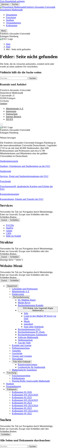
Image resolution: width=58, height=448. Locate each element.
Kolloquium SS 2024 (22, 403)
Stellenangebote (25, 340)
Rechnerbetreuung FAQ (29, 329)
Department (11, 15)
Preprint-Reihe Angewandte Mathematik (31, 381)
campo (9, 230)
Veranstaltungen (13, 23)
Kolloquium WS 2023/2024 (25, 405)
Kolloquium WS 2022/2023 (25, 411)
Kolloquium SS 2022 (22, 413)
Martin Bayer (24, 302)
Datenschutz (12, 114)
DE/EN (9, 119)
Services (5, 4)
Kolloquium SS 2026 (22, 392)
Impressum (11, 111)
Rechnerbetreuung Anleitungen (32, 334)
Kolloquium (11, 25)
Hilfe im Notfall (13, 236)
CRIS (8, 233)
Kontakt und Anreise (21, 345)
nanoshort (28, 324)
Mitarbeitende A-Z (14, 108)
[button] (29, 164)
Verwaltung (17, 358)
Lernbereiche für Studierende (31, 367)
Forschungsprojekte (21, 375)
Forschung (11, 17)
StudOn (9, 228)
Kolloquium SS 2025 (22, 397)
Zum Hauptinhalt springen (12, 1)
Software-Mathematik (28, 337)
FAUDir (10, 225)
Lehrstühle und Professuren (25, 289)
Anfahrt (3, 103)
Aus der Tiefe (24, 342)
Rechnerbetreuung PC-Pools (31, 332)
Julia (26, 313)
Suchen (15, 4)
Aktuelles (16, 350)
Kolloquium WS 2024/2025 (25, 400)
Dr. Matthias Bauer (27, 300)
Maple (27, 321)
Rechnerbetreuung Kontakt (30, 305)
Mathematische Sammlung (24, 370)
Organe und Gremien (22, 356)
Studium (10, 20)
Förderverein (18, 294)
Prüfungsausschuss (21, 348)
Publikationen (18, 378)
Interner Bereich (13, 116)
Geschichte (17, 353)
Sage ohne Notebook (34, 326)
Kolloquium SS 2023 (22, 408)
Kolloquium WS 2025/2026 (25, 395)
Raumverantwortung (27, 364)
